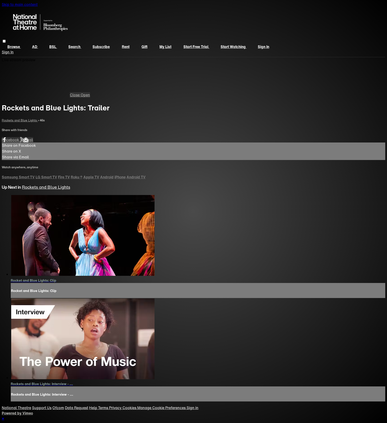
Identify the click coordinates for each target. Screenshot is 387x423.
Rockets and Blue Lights (20, 120)
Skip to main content (20, 4)
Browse (14, 46)
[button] (4, 41)
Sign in (263, 46)
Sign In (8, 52)
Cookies (130, 407)
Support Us (42, 407)
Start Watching (234, 46)
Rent (125, 46)
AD (35, 46)
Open (85, 95)
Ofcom (58, 407)
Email (28, 139)
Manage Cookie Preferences (162, 407)
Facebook (11, 139)
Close (75, 95)
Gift (144, 46)
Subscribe (101, 46)
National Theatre (16, 407)
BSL (53, 46)
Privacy (116, 407)
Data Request (76, 407)
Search (74, 46)
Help (93, 407)
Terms (103, 407)
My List (165, 46)
